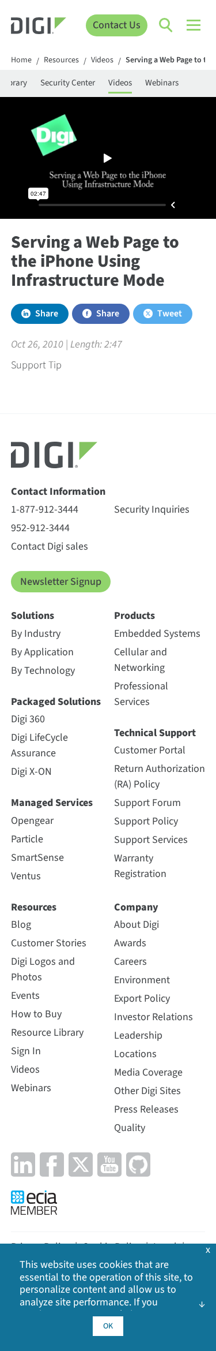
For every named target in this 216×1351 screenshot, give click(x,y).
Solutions (32, 615)
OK (108, 1326)
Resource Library (47, 1032)
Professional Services (141, 694)
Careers (130, 961)
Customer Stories (48, 943)
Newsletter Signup (60, 581)
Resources (61, 60)
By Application (42, 652)
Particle (27, 839)
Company (136, 907)
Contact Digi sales (49, 546)
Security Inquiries (152, 509)
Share (46, 313)
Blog (21, 924)
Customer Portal (149, 750)
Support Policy (146, 821)
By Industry (35, 633)
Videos (102, 60)
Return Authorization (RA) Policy (159, 777)
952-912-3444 (40, 528)
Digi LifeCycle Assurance (39, 745)
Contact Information (58, 491)
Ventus (26, 876)
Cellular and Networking (140, 660)
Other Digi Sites (147, 1091)
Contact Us (117, 25)
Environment (142, 980)
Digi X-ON (31, 771)
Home (21, 60)
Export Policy (142, 998)
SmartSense (37, 857)
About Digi (136, 924)
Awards (130, 943)
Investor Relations (153, 1017)
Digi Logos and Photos (43, 969)
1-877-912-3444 (44, 509)
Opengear (32, 820)
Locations (135, 1054)
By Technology (43, 670)
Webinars (162, 83)
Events (25, 995)
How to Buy (36, 1014)
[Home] (38, 27)
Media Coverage (148, 1072)
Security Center (67, 83)
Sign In (26, 1051)
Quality (129, 1128)
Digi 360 (28, 719)
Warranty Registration (140, 866)
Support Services (151, 840)
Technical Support (155, 733)
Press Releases (146, 1109)
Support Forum (147, 803)
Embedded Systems (157, 633)
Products (134, 615)
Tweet (169, 313)
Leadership (138, 1035)
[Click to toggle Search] (166, 25)
